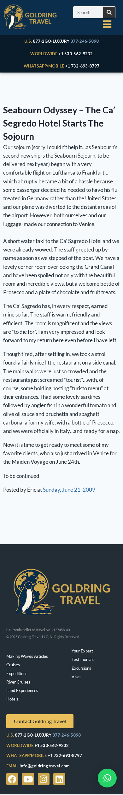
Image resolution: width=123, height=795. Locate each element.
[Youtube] (28, 779)
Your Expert (82, 650)
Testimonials (83, 659)
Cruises (13, 664)
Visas (76, 676)
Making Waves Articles (27, 656)
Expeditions (16, 673)
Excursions (81, 668)
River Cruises (18, 681)
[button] (107, 778)
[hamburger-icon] (107, 24)
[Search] (109, 12)
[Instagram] (44, 779)
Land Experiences (22, 690)
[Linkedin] (59, 779)
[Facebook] (12, 779)
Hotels (12, 698)
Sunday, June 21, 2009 (69, 489)
